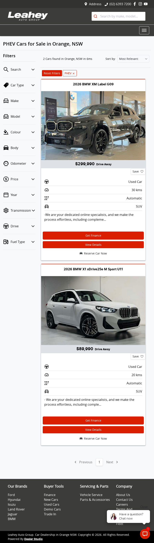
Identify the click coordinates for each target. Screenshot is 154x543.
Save (136, 171)
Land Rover (16, 509)
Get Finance (93, 235)
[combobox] (118, 16)
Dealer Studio (33, 539)
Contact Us (124, 499)
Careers (122, 504)
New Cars (51, 499)
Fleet (119, 524)
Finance (50, 495)
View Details (93, 245)
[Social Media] (135, 4)
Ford (11, 495)
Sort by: (110, 58)
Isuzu (12, 504)
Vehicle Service (91, 495)
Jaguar (12, 514)
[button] (144, 30)
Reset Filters (52, 73)
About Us (123, 495)
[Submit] (96, 16)
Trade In (50, 514)
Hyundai (14, 499)
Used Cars (51, 504)
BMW (12, 519)
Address (95, 4)
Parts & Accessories (95, 499)
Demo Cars (52, 509)
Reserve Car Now (95, 253)
